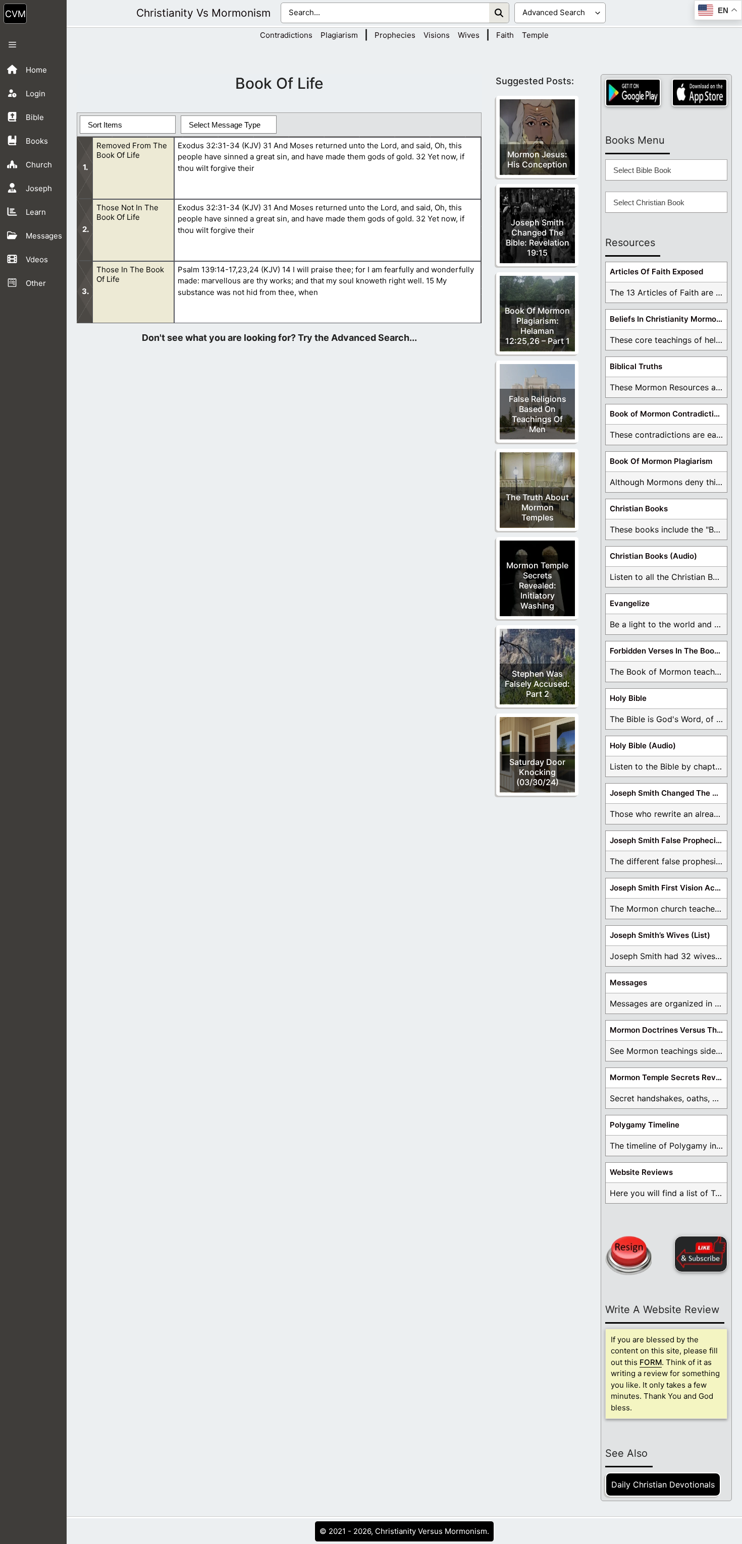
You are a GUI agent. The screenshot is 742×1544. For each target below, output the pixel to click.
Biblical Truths (636, 366)
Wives (469, 35)
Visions (436, 35)
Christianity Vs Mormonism (203, 13)
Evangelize (630, 603)
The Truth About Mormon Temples (537, 507)
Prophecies (395, 35)
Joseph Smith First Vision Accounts (668, 888)
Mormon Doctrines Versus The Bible (668, 1030)
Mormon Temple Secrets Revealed (668, 1077)
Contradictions (286, 35)
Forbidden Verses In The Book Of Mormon (668, 651)
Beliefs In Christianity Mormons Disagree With (668, 319)
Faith (505, 35)
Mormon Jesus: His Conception (537, 159)
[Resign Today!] (628, 1255)
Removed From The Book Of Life (131, 150)
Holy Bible (628, 698)
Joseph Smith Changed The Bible (668, 793)
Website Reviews (641, 1172)
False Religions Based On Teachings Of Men (537, 414)
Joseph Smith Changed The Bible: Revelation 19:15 (537, 237)
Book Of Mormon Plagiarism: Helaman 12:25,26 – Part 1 (537, 326)
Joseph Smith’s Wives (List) (660, 935)
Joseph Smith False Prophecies (667, 840)
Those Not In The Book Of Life (127, 212)
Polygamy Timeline (644, 1125)
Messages (628, 982)
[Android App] (633, 92)
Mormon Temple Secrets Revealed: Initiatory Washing (537, 585)
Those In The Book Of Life (130, 274)
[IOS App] (699, 92)
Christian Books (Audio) (653, 556)
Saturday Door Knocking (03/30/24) (537, 772)
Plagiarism (339, 35)
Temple (535, 35)
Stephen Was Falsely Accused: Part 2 (537, 684)
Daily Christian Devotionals (663, 1484)
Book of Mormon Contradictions (668, 414)
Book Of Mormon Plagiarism (661, 461)
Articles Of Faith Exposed (656, 271)
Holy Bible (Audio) (643, 745)
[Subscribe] (700, 1254)
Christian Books (639, 508)
